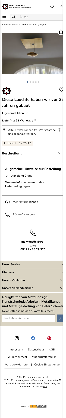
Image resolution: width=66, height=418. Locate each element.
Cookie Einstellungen (47, 365)
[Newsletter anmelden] (60, 318)
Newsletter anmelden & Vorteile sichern (28, 311)
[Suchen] (14, 17)
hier (45, 386)
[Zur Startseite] (16, 6)
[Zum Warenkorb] (62, 7)
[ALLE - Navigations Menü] (4, 16)
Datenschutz (36, 350)
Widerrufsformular (44, 357)
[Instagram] (16, 338)
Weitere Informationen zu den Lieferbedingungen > (24, 184)
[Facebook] (33, 338)
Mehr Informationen (25, 202)
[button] (61, 32)
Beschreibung (12, 153)
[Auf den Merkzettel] (61, 90)
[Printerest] (49, 338)
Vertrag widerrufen (17, 365)
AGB (52, 350)
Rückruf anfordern (24, 214)
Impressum (16, 350)
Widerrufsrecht (17, 357)
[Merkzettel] (52, 7)
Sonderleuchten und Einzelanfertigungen (25, 24)
